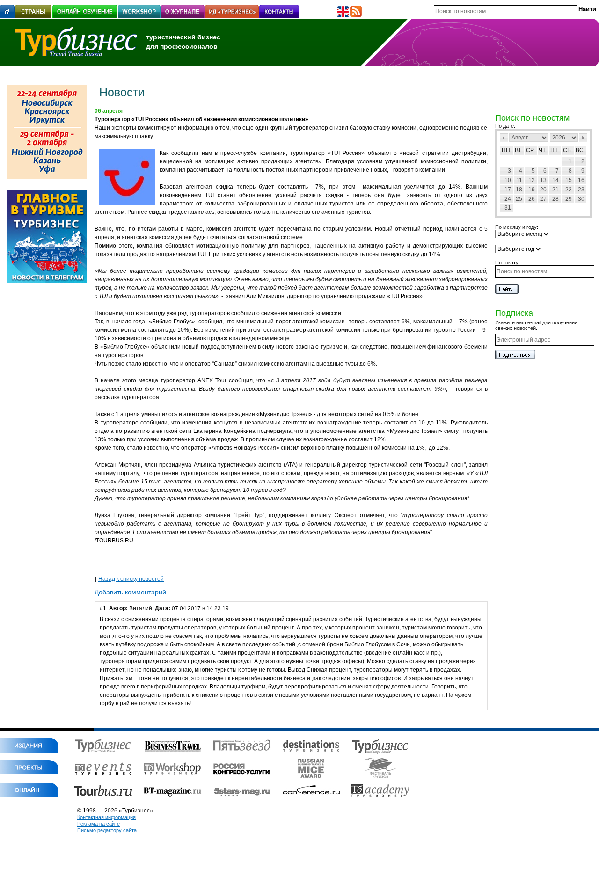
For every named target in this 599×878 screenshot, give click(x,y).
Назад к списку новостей (131, 579)
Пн (506, 150)
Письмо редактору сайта (107, 830)
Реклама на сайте (98, 824)
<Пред (504, 137)
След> (583, 137)
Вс (580, 150)
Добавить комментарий (130, 592)
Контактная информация (106, 817)
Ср (530, 150)
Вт (518, 150)
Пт (554, 150)
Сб (567, 150)
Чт (542, 150)
